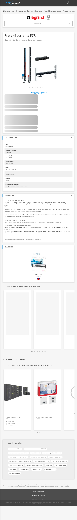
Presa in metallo (24, 469)
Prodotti (37, 24)
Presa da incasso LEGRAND (59, 461)
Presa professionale (50, 469)
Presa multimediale (60, 465)
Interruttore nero (36, 469)
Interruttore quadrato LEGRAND (52, 453)
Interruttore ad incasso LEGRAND (18, 453)
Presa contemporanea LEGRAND (18, 457)
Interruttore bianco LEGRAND (34, 465)
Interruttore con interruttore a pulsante (20, 461)
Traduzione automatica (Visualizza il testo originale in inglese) (23, 240)
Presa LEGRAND (35, 453)
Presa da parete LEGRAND (41, 461)
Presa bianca (12, 469)
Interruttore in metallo (55, 457)
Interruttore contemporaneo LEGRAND (35, 449)
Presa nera (49, 465)
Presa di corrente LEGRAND (38, 457)
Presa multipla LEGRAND (16, 465)
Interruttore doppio (14, 473)
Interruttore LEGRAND (15, 449)
